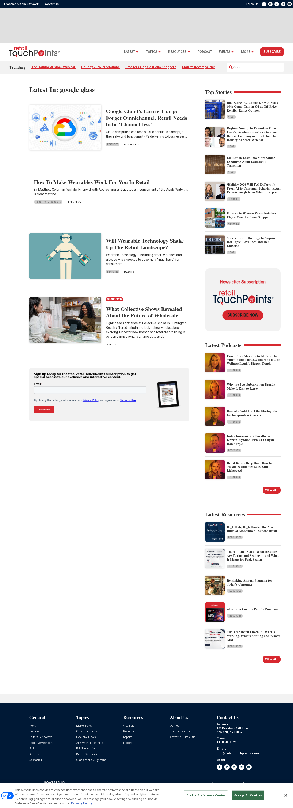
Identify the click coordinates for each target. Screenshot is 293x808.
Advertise (52, 4)
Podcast (205, 52)
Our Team (176, 725)
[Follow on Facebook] (264, 4)
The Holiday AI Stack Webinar (53, 67)
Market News (84, 725)
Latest (129, 52)
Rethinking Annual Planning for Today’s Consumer (249, 582)
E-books (128, 742)
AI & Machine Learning (89, 742)
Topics (151, 52)
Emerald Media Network (21, 4)
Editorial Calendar (180, 731)
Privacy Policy (81, 803)
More (245, 52)
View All (271, 490)
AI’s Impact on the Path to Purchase (252, 609)
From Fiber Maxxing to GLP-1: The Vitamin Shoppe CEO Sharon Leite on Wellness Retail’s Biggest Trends (253, 359)
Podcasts (234, 370)
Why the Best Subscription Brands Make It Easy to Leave (251, 386)
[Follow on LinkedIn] (270, 4)
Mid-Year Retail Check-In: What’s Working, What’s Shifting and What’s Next (253, 635)
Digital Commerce (87, 754)
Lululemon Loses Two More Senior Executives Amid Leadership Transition (251, 161)
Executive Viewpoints (48, 202)
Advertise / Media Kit (182, 737)
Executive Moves (86, 737)
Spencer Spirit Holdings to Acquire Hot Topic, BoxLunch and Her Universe (251, 241)
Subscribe (272, 52)
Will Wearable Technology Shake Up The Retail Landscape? (145, 243)
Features (112, 144)
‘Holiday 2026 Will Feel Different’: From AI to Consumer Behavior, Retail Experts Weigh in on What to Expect (254, 188)
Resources (177, 52)
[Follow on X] (276, 4)
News (231, 117)
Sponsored (35, 760)
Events (224, 52)
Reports (127, 737)
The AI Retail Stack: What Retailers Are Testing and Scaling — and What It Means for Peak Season (253, 555)
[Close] (286, 795)
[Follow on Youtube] (289, 4)
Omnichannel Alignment (91, 760)
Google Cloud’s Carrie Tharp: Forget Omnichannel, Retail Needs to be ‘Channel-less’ (146, 117)
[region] (146, 795)
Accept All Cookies (248, 795)
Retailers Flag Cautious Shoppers (150, 67)
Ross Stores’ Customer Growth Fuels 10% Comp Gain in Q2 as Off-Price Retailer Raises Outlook (252, 106)
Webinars (128, 725)
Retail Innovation (86, 748)
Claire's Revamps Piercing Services (209, 67)
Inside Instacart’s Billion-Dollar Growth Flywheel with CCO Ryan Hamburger (250, 440)
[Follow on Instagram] (283, 4)
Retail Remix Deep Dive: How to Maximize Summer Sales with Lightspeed (249, 466)
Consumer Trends (87, 731)
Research (128, 731)
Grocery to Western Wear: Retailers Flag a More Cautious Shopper (251, 215)
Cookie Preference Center (205, 795)
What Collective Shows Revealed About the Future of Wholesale (144, 312)
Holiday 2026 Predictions (100, 67)
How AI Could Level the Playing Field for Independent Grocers (253, 413)
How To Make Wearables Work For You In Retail (92, 182)
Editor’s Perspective (40, 737)
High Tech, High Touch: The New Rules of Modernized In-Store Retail (252, 528)
